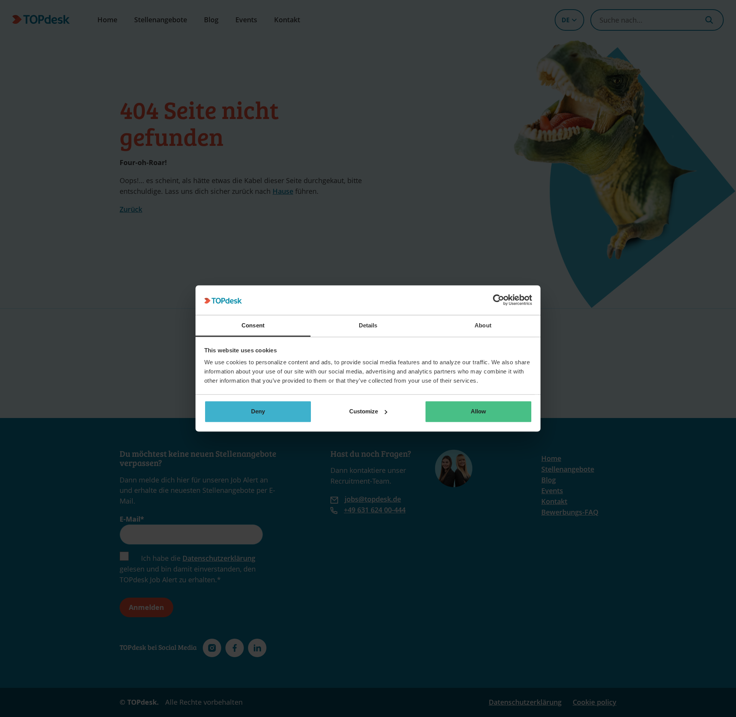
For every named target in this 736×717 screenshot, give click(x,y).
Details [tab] (368, 325)
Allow (478, 411)
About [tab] (483, 325)
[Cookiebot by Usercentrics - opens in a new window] (498, 300)
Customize (363, 411)
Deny (258, 411)
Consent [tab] (253, 325)
